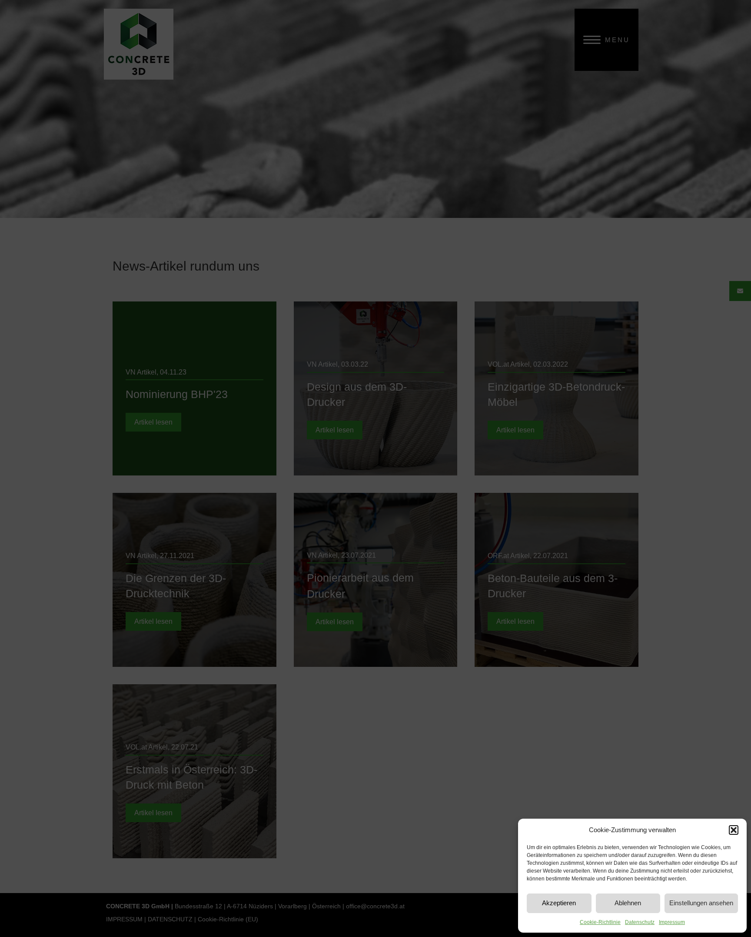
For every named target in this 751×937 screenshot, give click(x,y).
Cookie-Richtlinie (600, 922)
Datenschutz (640, 922)
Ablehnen (628, 903)
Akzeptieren (559, 903)
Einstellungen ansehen (701, 903)
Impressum (672, 922)
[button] (733, 830)
